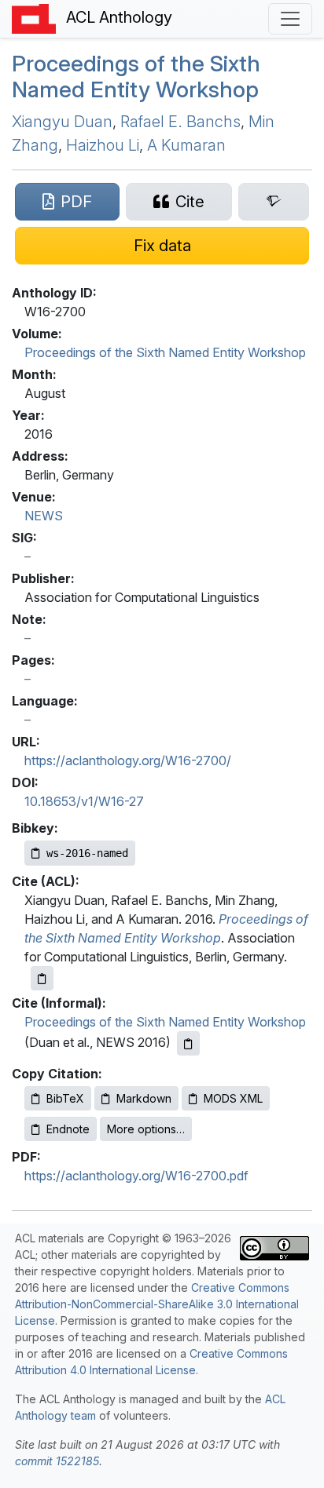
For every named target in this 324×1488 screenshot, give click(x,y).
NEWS (43, 515)
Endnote (68, 1129)
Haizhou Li (102, 145)
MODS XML (233, 1098)
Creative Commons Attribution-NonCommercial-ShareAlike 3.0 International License (157, 1304)
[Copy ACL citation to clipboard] (42, 978)
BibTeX (65, 1098)
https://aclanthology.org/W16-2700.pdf (136, 1175)
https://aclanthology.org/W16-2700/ (127, 760)
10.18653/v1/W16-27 (84, 801)
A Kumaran (186, 145)
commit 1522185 (57, 1461)
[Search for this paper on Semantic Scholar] (273, 202)
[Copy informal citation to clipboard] (188, 1043)
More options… (146, 1129)
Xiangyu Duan (62, 121)
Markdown (143, 1098)
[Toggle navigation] (290, 19)
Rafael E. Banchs (180, 121)
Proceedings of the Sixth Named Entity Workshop (136, 77)
